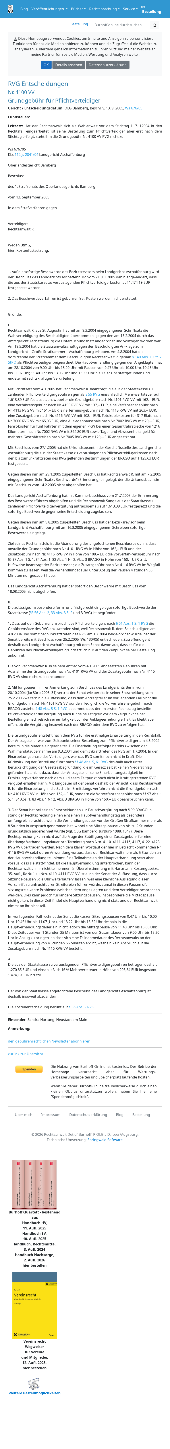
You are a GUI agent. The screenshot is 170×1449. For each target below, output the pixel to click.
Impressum (50, 1114)
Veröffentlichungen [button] (48, 8)
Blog (24, 8)
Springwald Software (105, 1139)
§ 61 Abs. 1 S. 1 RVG (132, 623)
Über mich (23, 1114)
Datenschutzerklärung (108, 64)
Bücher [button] (77, 8)
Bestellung (79, 24)
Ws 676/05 (133, 108)
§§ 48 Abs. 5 (84, 761)
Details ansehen (68, 64)
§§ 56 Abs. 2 (39, 612)
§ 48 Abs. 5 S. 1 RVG (51, 708)
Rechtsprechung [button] (103, 8)
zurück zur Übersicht (25, 1053)
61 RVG (102, 761)
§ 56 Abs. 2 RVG (81, 1007)
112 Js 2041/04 (26, 154)
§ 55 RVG (92, 394)
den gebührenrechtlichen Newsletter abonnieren (49, 1041)
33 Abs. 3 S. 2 (61, 612)
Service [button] (129, 8)
